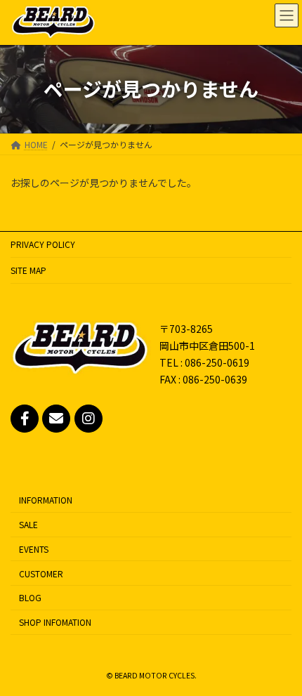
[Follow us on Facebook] (25, 419)
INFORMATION (45, 500)
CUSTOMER (41, 573)
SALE (28, 524)
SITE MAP (28, 270)
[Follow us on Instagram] (88, 419)
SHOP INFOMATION (55, 622)
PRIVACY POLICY (43, 244)
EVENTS (33, 549)
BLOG (30, 597)
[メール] (56, 419)
